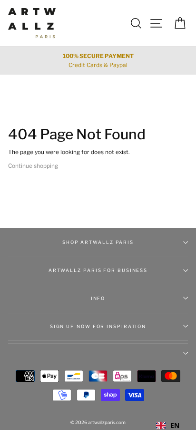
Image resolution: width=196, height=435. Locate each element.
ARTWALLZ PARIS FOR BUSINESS (98, 270)
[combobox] (167, 425)
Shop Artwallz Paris (98, 242)
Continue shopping (33, 166)
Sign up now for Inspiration (98, 326)
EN (174, 425)
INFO (98, 298)
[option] (98, 61)
